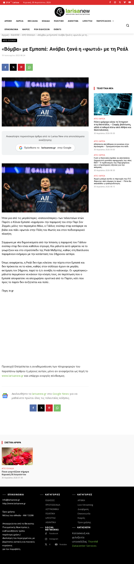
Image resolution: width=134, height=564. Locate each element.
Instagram (53, 539)
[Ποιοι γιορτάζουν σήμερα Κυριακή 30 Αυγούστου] (17, 456)
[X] (120, 3)
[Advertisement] (45, 321)
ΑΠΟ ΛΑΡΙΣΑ (99, 119)
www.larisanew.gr (13, 375)
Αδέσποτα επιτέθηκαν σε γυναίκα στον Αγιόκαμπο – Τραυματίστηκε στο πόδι (111, 145)
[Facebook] (110, 3)
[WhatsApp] (29, 67)
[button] (127, 25)
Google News (61, 393)
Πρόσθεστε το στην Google (47, 147)
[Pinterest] (21, 67)
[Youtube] (130, 3)
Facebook (53, 533)
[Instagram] (115, 3)
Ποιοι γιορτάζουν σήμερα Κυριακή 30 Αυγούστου (15, 473)
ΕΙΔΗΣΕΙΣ (15, 35)
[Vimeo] (125, 3)
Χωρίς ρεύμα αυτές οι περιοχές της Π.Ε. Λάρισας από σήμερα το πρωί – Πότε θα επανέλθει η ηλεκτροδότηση (112, 181)
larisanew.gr (39, 393)
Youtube (63, 544)
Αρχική (5, 35)
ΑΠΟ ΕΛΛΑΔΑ (28, 35)
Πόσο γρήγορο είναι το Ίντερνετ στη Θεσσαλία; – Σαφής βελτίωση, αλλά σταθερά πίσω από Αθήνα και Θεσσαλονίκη (112, 126)
